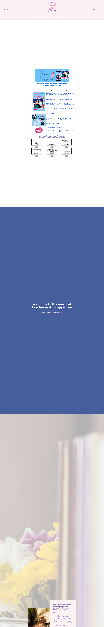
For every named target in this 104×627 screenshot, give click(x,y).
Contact (71, 17)
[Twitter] (4, 9)
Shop (58, 17)
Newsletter (63, 17)
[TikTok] (13, 9)
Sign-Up (98, 9)
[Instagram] (7, 9)
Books (55, 17)
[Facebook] (10, 9)
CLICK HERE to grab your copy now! (39, 112)
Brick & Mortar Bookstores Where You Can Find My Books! (41, 17)
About (67, 17)
